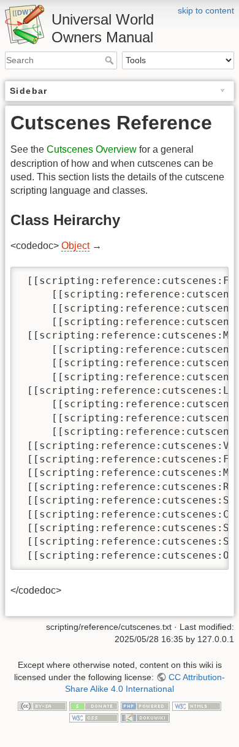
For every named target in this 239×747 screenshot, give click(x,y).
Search (110, 60)
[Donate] (93, 705)
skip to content (206, 10)
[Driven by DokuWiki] (145, 717)
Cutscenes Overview (92, 149)
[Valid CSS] (93, 717)
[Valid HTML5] (196, 705)
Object (75, 245)
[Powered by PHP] (145, 705)
